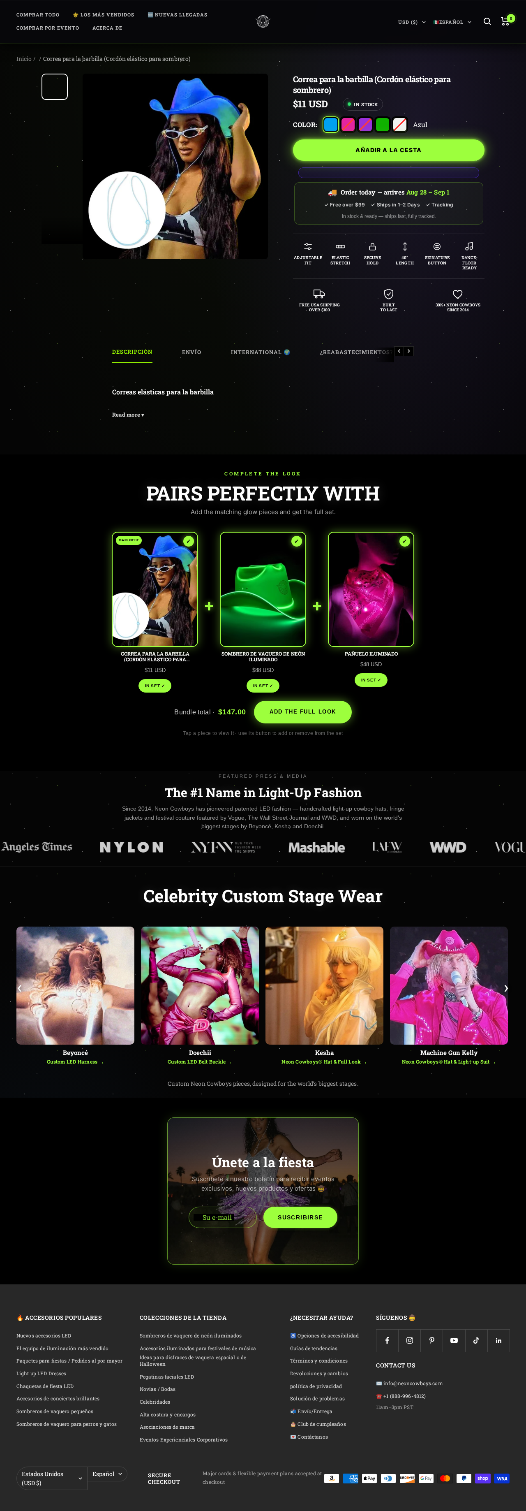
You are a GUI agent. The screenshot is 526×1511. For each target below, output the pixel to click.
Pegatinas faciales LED (167, 1377)
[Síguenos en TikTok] (476, 1340)
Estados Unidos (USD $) (42, 1478)
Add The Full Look (303, 712)
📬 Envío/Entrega (311, 1411)
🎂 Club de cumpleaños (318, 1424)
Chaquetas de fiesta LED (45, 1386)
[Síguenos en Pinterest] (431, 1340)
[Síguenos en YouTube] (454, 1340)
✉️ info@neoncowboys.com (409, 1383)
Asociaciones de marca (167, 1427)
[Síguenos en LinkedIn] (498, 1340)
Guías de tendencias (313, 1348)
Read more (128, 414)
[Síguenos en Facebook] (387, 1340)
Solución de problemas (317, 1398)
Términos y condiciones (319, 1361)
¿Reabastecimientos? (356, 352)
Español (103, 1474)
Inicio (24, 59)
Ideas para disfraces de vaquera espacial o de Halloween (193, 1360)
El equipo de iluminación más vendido (62, 1348)
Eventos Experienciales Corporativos (184, 1440)
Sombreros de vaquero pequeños (54, 1411)
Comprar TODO (38, 15)
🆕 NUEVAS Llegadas (178, 15)
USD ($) (408, 22)
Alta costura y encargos (168, 1414)
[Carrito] (505, 21)
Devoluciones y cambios (319, 1373)
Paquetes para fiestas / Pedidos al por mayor (69, 1361)
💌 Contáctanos (309, 1437)
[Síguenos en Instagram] (409, 1340)
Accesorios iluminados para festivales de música (198, 1348)
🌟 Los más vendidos (103, 15)
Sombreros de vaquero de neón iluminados (191, 1336)
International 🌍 (261, 352)
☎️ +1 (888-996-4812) (401, 1396)
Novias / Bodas (158, 1389)
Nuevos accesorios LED (44, 1336)
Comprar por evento (47, 28)
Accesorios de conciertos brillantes (57, 1398)
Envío (191, 352)
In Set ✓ (155, 686)
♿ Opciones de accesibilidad (324, 1336)
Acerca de (107, 28)
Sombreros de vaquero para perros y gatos (66, 1424)
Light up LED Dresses (41, 1373)
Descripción (132, 351)
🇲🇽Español (448, 22)
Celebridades (155, 1402)
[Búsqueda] (487, 21)
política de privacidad (316, 1386)
